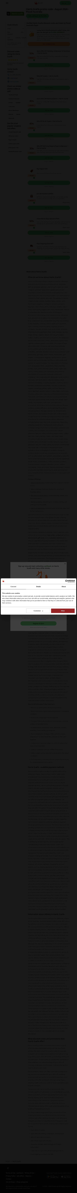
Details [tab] (38, 586)
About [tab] (64, 586)
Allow (63, 611)
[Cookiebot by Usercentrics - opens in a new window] (66, 581)
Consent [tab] (13, 586)
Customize (37, 611)
